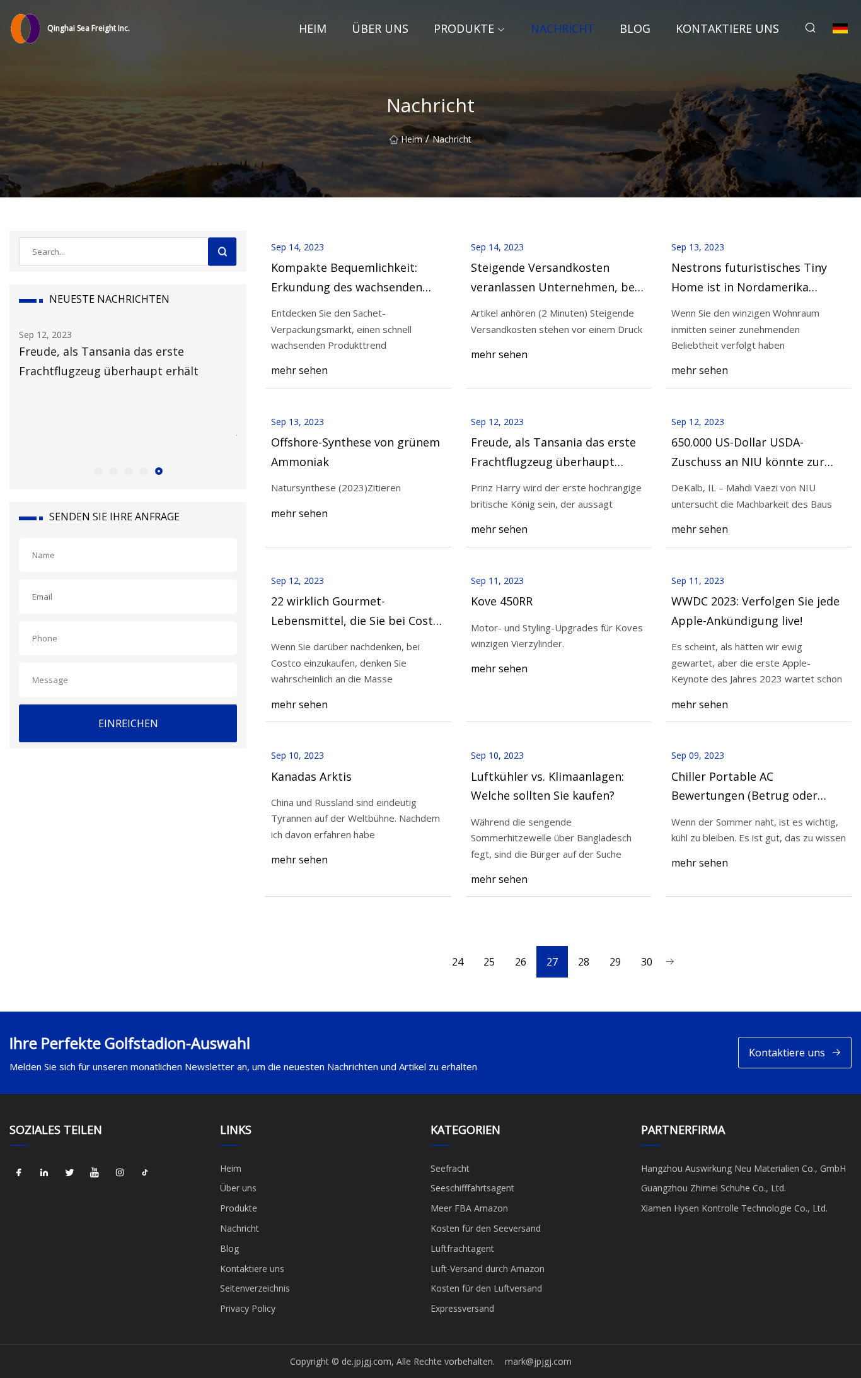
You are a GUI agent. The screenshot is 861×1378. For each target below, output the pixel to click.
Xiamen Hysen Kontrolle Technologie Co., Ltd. (734, 1208)
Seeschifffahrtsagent (472, 1188)
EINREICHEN (128, 723)
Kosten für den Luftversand (486, 1288)
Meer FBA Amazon (469, 1208)
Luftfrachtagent (462, 1248)
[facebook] (18, 1173)
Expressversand (462, 1308)
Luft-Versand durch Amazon (487, 1269)
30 (646, 962)
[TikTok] (145, 1173)
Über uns (380, 28)
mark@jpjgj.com (538, 1361)
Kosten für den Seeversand (485, 1228)
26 (520, 962)
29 (615, 962)
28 (583, 962)
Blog (635, 28)
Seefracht (450, 1168)
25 (489, 962)
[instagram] (119, 1173)
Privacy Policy (247, 1308)
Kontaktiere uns (727, 28)
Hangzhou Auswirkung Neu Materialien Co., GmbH (743, 1168)
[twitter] (69, 1173)
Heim (312, 28)
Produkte (464, 28)
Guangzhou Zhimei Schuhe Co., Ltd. (713, 1188)
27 (552, 962)
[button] (97, 470)
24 (457, 962)
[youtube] (94, 1173)
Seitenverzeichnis (255, 1288)
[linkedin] (44, 1173)
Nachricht (562, 28)
